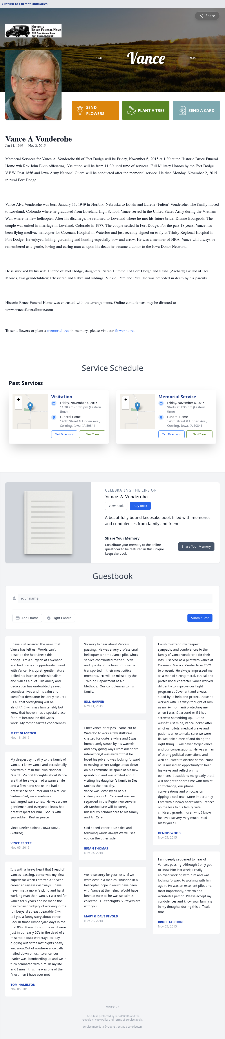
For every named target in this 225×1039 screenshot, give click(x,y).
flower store (124, 330)
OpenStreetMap (117, 1026)
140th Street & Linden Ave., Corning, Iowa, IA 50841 (80, 423)
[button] (30, 406)
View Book (116, 506)
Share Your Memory (196, 546)
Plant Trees (92, 434)
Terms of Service (124, 1019)
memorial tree (58, 330)
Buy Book (140, 506)
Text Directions (64, 434)
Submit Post (200, 618)
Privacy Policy (100, 1019)
